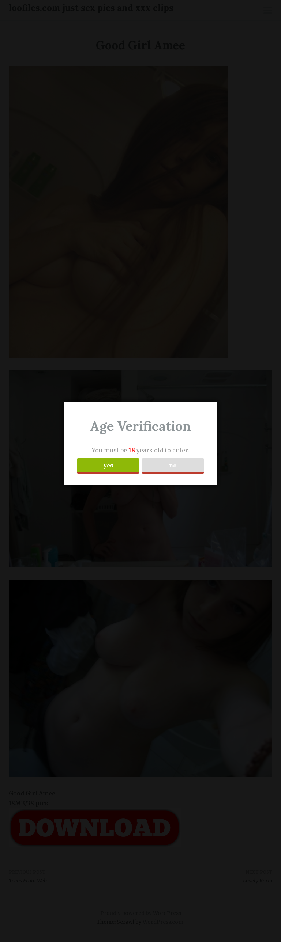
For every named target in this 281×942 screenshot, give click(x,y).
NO (173, 465)
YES (108, 465)
